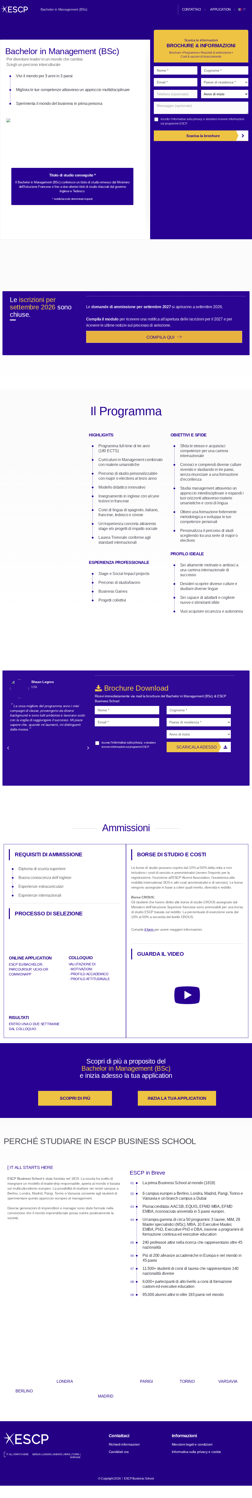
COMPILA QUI (161, 337)
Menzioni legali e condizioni (192, 1444)
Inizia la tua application (177, 1098)
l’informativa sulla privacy (186, 119)
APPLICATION (220, 9)
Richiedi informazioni (124, 1444)
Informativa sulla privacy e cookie (196, 1452)
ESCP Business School (24, 1178)
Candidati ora (119, 1452)
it (245, 9)
